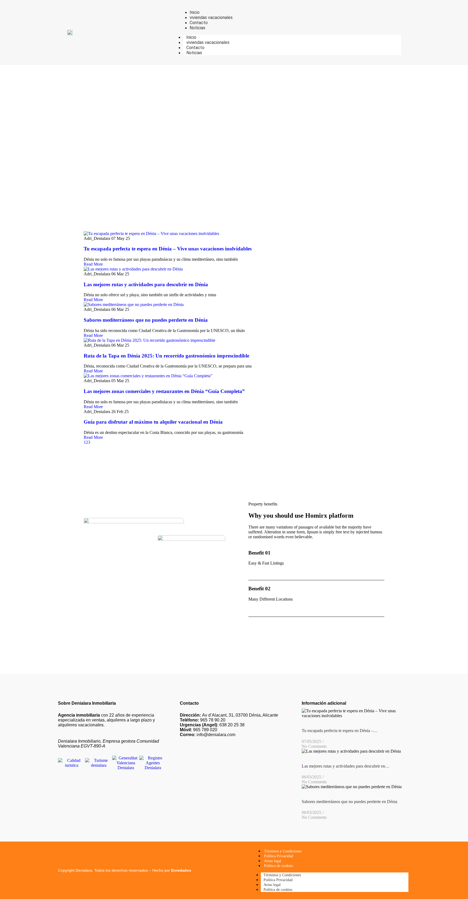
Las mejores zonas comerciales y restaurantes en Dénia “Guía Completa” (164, 391)
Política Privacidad (278, 856)
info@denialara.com (207, 734)
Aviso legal (272, 861)
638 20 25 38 (212, 725)
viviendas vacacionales (207, 42)
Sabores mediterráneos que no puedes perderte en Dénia (146, 320)
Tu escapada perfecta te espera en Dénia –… (340, 730)
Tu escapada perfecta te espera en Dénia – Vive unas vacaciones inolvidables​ (168, 249)
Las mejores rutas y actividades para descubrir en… (345, 766)
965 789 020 (198, 729)
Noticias (194, 52)
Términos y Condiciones (282, 851)
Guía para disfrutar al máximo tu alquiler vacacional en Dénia (153, 422)
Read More (93, 264)
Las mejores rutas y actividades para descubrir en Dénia (146, 284)
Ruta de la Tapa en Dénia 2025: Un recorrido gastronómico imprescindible (166, 356)
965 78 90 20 (202, 720)
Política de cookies (278, 866)
